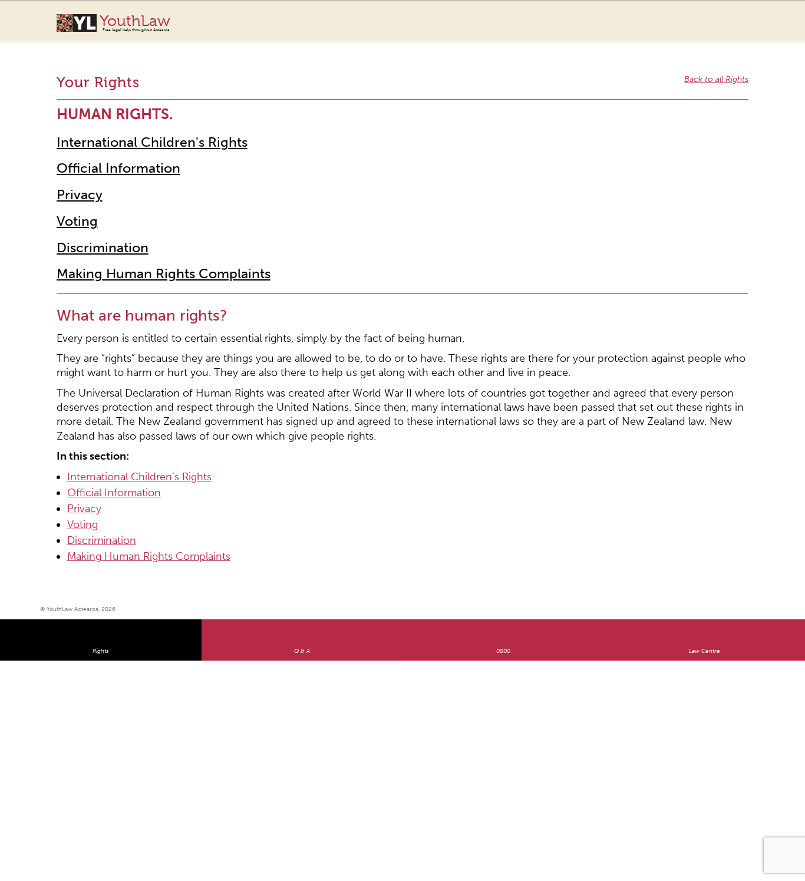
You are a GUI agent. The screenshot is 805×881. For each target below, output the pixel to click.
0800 (503, 549)
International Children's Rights (131, 120)
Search (732, 28)
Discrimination (92, 213)
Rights (100, 549)
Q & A (302, 549)
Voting (72, 190)
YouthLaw (135, 23)
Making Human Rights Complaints (141, 236)
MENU (756, 20)
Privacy (74, 166)
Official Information (105, 143)
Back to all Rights (722, 67)
